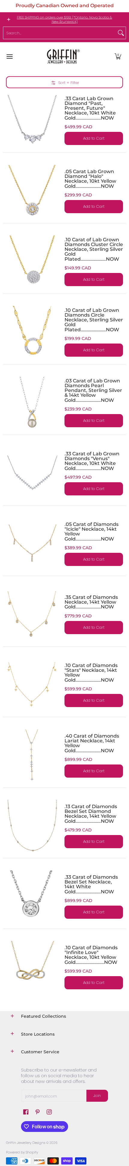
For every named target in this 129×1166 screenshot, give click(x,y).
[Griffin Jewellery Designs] (63, 56)
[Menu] (9, 56)
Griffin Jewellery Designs (25, 1142)
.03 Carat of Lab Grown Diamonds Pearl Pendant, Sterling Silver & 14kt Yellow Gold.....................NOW (93, 390)
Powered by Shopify (22, 1152)
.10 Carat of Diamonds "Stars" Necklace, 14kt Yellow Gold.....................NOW (91, 672)
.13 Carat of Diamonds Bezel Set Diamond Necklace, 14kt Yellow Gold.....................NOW (90, 813)
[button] (118, 56)
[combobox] (59, 33)
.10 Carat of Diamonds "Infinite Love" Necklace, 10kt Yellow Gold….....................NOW (91, 954)
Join (97, 1095)
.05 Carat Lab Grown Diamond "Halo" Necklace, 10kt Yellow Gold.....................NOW (90, 178)
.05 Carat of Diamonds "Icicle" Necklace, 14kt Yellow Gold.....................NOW (91, 531)
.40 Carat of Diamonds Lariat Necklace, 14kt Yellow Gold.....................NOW (91, 743)
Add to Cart (93, 138)
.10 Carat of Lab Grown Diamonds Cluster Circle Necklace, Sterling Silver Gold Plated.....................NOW (93, 249)
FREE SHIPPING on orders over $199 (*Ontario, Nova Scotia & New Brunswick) (64, 19)
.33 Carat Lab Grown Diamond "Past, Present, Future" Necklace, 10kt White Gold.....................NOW (90, 108)
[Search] (121, 33)
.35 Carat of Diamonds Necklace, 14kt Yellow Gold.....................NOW (91, 602)
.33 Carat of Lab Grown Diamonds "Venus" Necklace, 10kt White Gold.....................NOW (91, 461)
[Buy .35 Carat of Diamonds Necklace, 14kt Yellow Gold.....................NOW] (32, 614)
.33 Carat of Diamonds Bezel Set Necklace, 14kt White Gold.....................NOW (91, 884)
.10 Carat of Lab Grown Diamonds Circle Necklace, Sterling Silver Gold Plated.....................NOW (93, 319)
